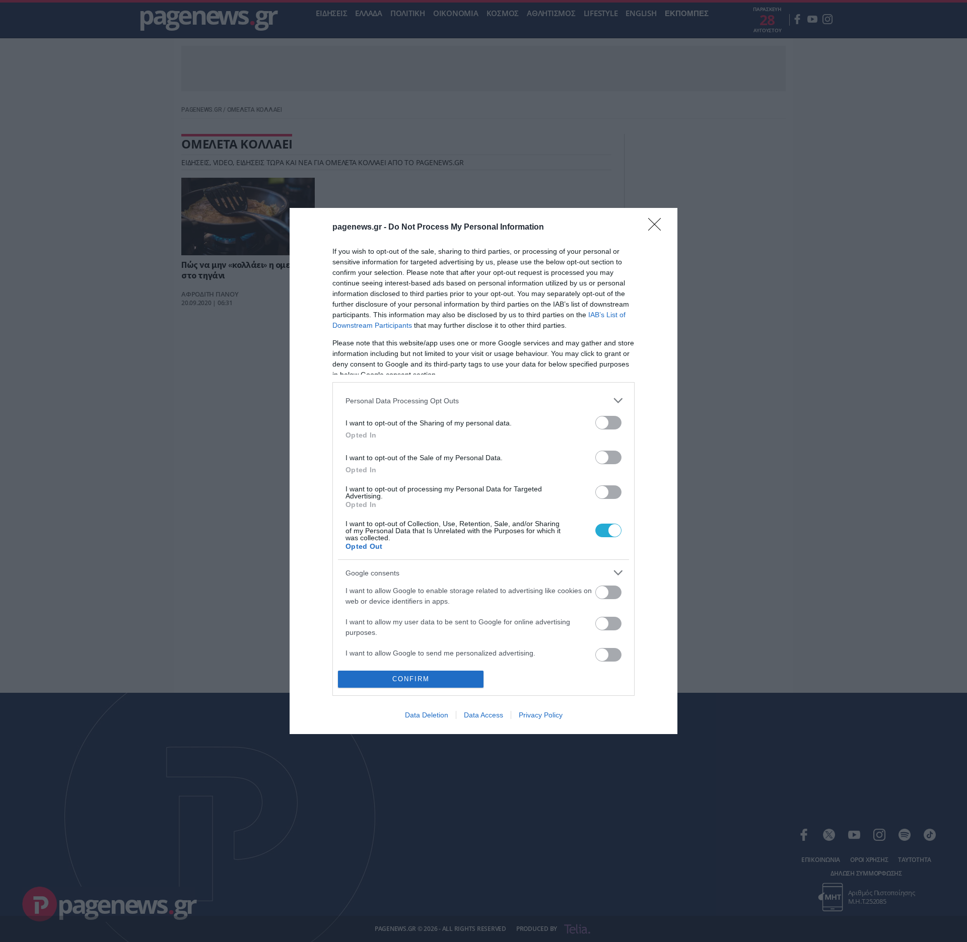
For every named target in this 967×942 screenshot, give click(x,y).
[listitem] (483, 400)
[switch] (608, 422)
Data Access (483, 715)
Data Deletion (426, 715)
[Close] (657, 227)
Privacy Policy (541, 715)
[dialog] (483, 471)
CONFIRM (411, 679)
